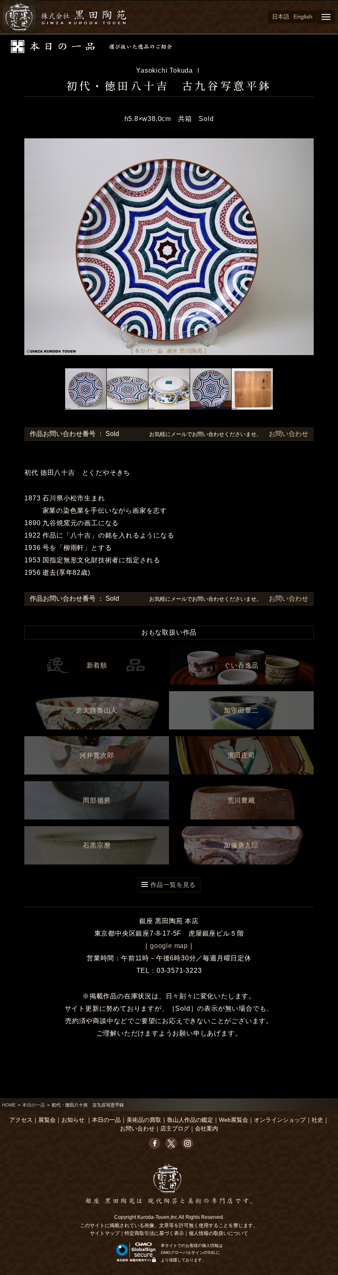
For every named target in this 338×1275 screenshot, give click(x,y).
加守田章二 (241, 710)
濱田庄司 (241, 755)
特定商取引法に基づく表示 (154, 1233)
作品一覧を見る (173, 884)
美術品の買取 (144, 1120)
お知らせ (72, 1120)
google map (169, 945)
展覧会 (47, 1120)
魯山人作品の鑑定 (190, 1120)
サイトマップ (105, 1233)
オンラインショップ (280, 1120)
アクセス (21, 1120)
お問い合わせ (287, 433)
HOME (9, 1104)
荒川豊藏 (241, 800)
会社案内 (206, 1129)
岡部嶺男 (96, 800)
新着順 (97, 665)
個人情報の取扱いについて (218, 1233)
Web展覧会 (233, 1120)
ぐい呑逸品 (241, 665)
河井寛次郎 (97, 755)
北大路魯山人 (96, 710)
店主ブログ (174, 1129)
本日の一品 (33, 1104)
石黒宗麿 (96, 845)
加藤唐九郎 (241, 845)
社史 (317, 1120)
